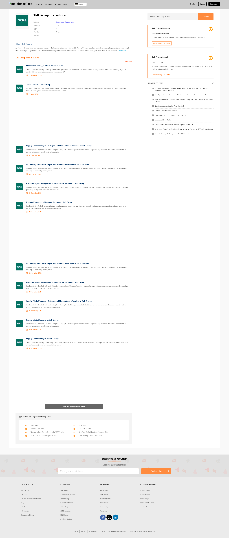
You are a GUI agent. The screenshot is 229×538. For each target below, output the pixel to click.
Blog (22, 503)
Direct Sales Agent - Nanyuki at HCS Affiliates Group (174, 134)
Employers (214, 4)
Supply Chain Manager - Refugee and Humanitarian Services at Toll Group (59, 146)
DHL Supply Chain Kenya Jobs (90, 436)
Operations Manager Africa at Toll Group (44, 66)
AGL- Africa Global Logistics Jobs (43, 436)
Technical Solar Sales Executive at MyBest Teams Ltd (174, 124)
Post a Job (64, 490)
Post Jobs (62, 4)
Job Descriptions (66, 519)
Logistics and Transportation (65, 22)
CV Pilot (24, 494)
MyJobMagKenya (149, 531)
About (76, 531)
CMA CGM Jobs (85, 429)
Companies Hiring (27, 515)
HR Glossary (64, 515)
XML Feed (104, 494)
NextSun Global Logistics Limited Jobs (93, 432)
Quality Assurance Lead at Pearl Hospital (169, 106)
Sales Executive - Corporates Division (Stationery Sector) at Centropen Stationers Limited (184, 100)
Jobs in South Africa (147, 503)
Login (192, 4)
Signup (202, 4)
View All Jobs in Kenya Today (74, 406)
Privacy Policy (93, 531)
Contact (83, 531)
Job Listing (25, 490)
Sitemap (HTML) (106, 499)
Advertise (103, 511)
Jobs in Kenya (145, 494)
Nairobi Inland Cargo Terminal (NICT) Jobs (47, 432)
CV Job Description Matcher (31, 499)
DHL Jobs (82, 425)
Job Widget (104, 490)
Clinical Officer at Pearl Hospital (166, 111)
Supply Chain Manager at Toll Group (42, 320)
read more (122, 51)
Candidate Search (66, 503)
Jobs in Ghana (145, 490)
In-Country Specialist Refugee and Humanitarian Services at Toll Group (57, 165)
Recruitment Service (67, 494)
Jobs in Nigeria (145, 499)
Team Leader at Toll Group (38, 84)
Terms (103, 531)
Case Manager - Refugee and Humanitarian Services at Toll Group (55, 183)
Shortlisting (64, 499)
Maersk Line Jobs (37, 429)
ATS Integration (66, 507)
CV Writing (25, 507)
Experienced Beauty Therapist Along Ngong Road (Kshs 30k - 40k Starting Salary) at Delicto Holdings (181, 89)
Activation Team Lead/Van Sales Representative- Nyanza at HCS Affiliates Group (184, 129)
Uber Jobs (34, 425)
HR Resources (65, 511)
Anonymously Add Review (161, 43)
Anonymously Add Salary (161, 75)
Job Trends (25, 511)
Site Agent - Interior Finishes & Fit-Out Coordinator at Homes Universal (180, 95)
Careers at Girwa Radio (163, 120)
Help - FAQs (104, 507)
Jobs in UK (143, 507)
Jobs (38, 4)
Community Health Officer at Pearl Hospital (170, 115)
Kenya (80, 4)
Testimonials (104, 503)
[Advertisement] (74, 120)
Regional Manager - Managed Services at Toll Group (49, 202)
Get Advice (49, 4)
